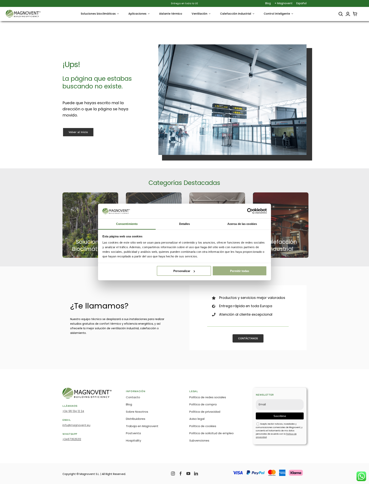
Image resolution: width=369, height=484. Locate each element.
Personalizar (181, 271)
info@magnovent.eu (76, 425)
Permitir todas (239, 271)
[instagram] (173, 474)
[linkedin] (196, 474)
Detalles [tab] (184, 223)
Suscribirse (279, 416)
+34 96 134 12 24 (73, 411)
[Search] (340, 14)
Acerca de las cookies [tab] (242, 223)
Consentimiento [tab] (127, 223)
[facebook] (181, 474)
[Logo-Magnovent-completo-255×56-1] (23, 11)
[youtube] (188, 474)
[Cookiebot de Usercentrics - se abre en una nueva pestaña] (250, 211)
